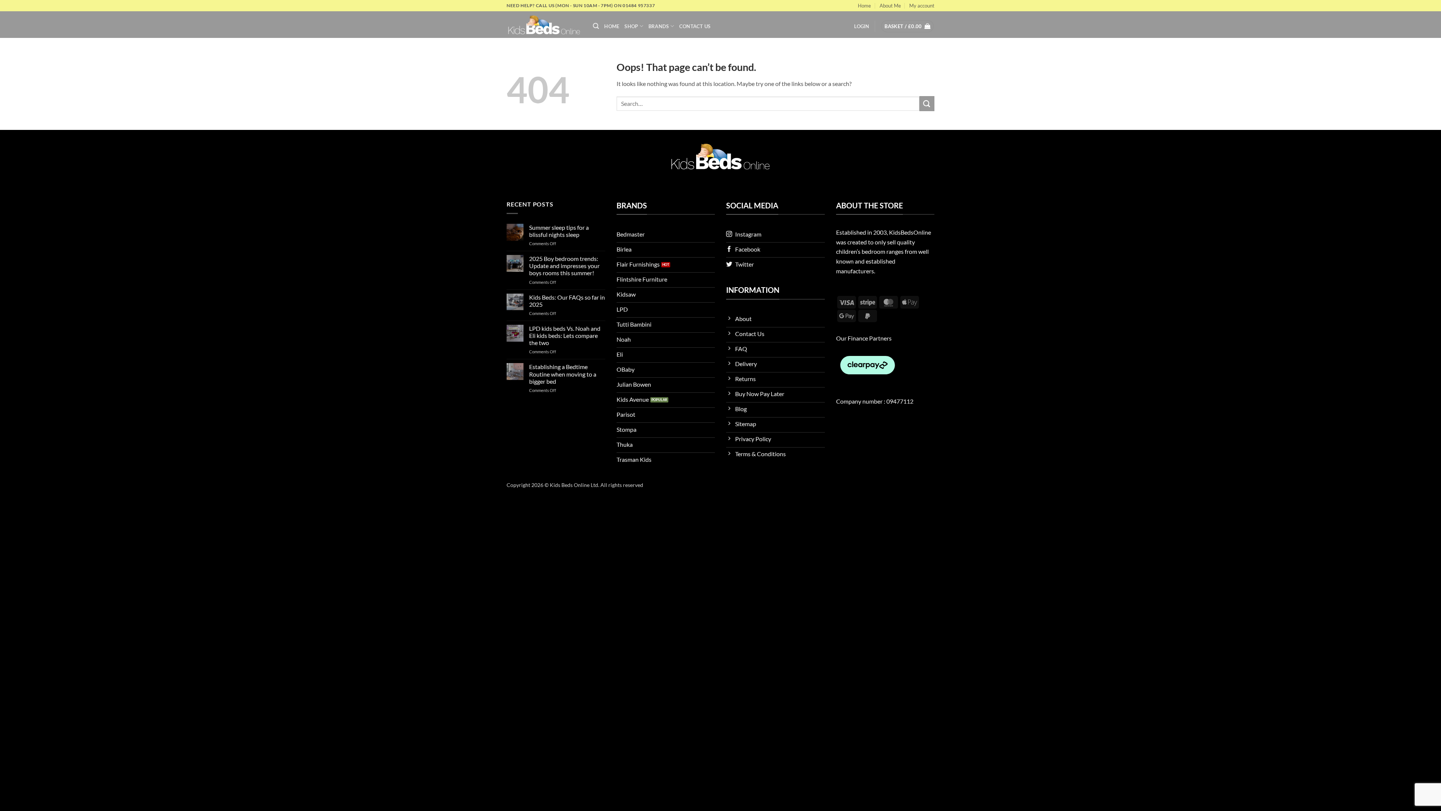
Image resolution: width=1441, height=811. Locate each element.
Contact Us (695, 26)
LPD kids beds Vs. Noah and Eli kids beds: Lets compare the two (564, 335)
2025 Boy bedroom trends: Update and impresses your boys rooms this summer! (564, 265)
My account (921, 6)
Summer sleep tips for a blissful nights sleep (559, 231)
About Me (890, 6)
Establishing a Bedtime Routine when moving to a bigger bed (562, 373)
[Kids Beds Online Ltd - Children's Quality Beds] (544, 24)
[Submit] (926, 103)
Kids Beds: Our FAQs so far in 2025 (567, 301)
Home (864, 6)
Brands (658, 26)
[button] (596, 26)
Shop (631, 26)
